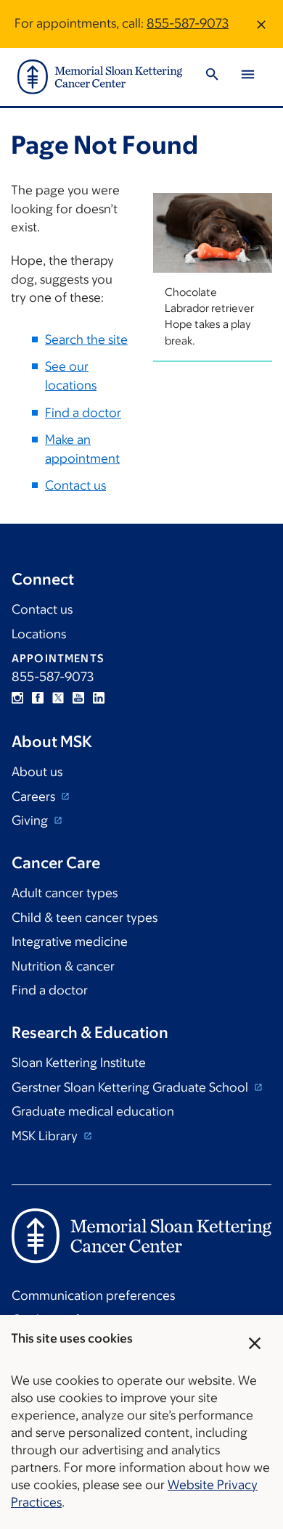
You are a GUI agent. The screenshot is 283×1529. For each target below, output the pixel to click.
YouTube (78, 698)
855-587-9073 (188, 23)
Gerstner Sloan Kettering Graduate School (131, 1087)
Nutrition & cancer (63, 966)
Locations (39, 634)
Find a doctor (83, 412)
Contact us (75, 485)
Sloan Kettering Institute (79, 1062)
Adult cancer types (65, 893)
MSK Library (46, 1136)
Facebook (38, 698)
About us (37, 771)
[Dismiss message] (261, 24)
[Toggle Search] (212, 76)
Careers (35, 796)
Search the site (86, 339)
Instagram (17, 698)
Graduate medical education (93, 1111)
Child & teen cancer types (84, 917)
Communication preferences (93, 1295)
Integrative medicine (70, 941)
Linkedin (98, 698)
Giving (31, 820)
